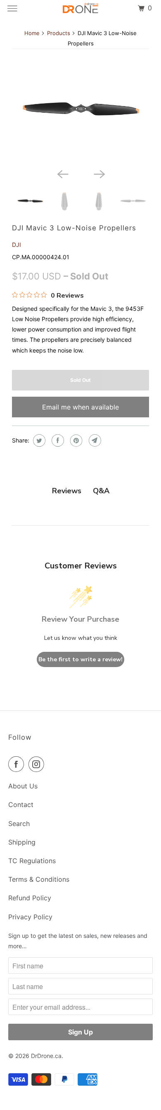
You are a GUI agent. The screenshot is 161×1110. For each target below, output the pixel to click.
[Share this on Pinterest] (75, 440)
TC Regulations (32, 861)
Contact (20, 804)
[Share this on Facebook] (57, 440)
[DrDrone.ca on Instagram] (37, 764)
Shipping (22, 842)
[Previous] (62, 173)
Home (32, 33)
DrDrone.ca (46, 1055)
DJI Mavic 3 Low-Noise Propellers (74, 228)
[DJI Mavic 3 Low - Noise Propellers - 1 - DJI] (80, 109)
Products (58, 33)
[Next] (99, 173)
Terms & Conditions (38, 879)
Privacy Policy (30, 917)
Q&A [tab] (101, 491)
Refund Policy (29, 898)
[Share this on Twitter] (38, 440)
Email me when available (80, 407)
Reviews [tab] (66, 491)
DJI (16, 244)
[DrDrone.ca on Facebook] (17, 764)
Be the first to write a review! (80, 659)
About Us (23, 786)
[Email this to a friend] (94, 440)
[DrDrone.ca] (80, 8)
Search (19, 823)
